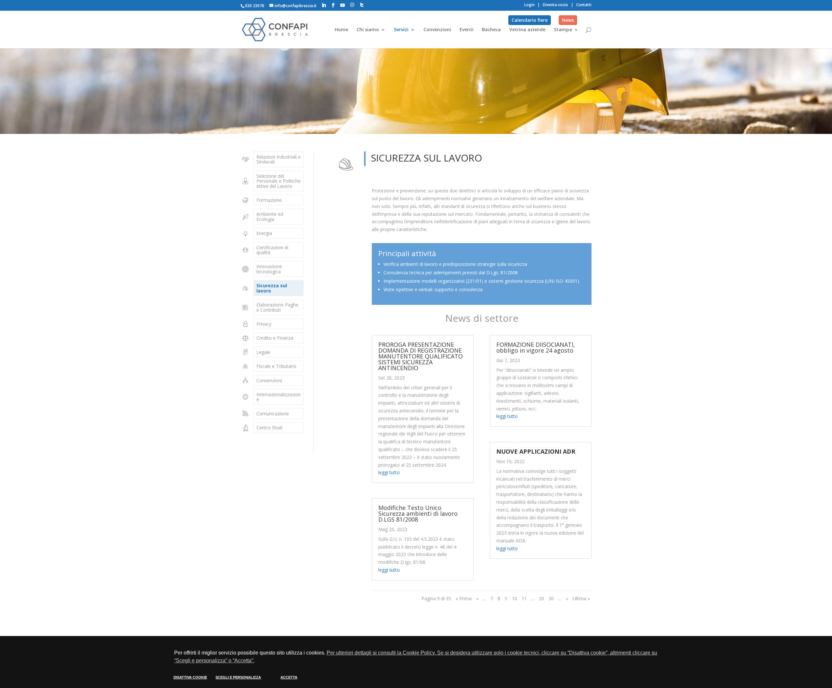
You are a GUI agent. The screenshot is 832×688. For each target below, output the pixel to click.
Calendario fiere (530, 20)
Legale (263, 352)
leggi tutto (389, 472)
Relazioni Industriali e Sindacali (278, 159)
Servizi (401, 29)
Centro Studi (269, 427)
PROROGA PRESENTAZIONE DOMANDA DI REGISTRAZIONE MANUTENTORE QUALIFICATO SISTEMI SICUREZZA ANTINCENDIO (420, 356)
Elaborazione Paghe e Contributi (277, 307)
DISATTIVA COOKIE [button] (190, 677)
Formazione (269, 200)
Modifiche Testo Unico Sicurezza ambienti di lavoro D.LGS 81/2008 (418, 513)
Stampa (563, 29)
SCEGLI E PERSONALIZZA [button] (238, 677)
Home (341, 29)
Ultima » (581, 598)
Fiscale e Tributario (276, 366)
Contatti (584, 4)
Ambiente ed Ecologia (269, 216)
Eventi (467, 29)
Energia (264, 233)
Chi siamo (368, 29)
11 (524, 598)
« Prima (464, 598)
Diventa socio (555, 4)
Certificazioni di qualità (272, 249)
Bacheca (491, 29)
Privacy (263, 324)
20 (541, 598)
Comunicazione (272, 413)
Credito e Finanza (274, 338)
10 (514, 598)
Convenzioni (437, 29)
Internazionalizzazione (278, 396)
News (568, 20)
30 (551, 598)
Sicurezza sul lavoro (271, 287)
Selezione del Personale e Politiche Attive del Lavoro (278, 181)
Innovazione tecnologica (269, 268)
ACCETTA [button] (288, 677)
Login (529, 4)
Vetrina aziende (527, 29)
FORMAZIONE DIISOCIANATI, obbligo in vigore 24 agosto (535, 347)
